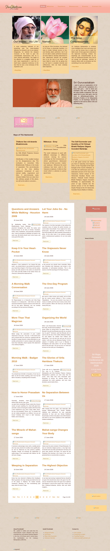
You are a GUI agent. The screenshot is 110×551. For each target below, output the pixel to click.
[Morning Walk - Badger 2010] (26, 370)
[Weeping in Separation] (26, 474)
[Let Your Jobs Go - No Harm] (57, 222)
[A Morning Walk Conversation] (26, 296)
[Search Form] (106, 6)
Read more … (16, 240)
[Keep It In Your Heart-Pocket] (26, 261)
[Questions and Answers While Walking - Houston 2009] (36, 224)
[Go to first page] (14, 497)
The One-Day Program (55, 283)
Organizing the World (54, 317)
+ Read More (17, 70)
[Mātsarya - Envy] (50, 146)
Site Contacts (77, 532)
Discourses (48, 534)
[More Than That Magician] (26, 330)
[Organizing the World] (66, 326)
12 (33, 497)
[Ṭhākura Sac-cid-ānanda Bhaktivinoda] (27, 149)
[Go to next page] (53, 497)
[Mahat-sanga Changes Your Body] (57, 442)
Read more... (21, 185)
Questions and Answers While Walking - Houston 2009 (26, 213)
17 (50, 497)
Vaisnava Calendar (50, 538)
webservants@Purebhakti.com (82, 538)
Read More (96, 375)
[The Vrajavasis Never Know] (57, 261)
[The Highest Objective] (57, 474)
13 (37, 497)
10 (27, 497)
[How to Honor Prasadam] (35, 401)
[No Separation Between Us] (57, 405)
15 (43, 497)
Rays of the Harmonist (50, 536)
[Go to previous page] (18, 497)
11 (30, 497)
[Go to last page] (58, 497)
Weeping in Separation (25, 465)
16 (46, 497)
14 (40, 497)
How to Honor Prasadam (26, 392)
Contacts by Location (79, 534)
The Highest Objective (55, 465)
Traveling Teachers (79, 536)
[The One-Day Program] (57, 293)
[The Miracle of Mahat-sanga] (26, 442)
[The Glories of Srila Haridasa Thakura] (66, 369)
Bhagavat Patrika (49, 532)
